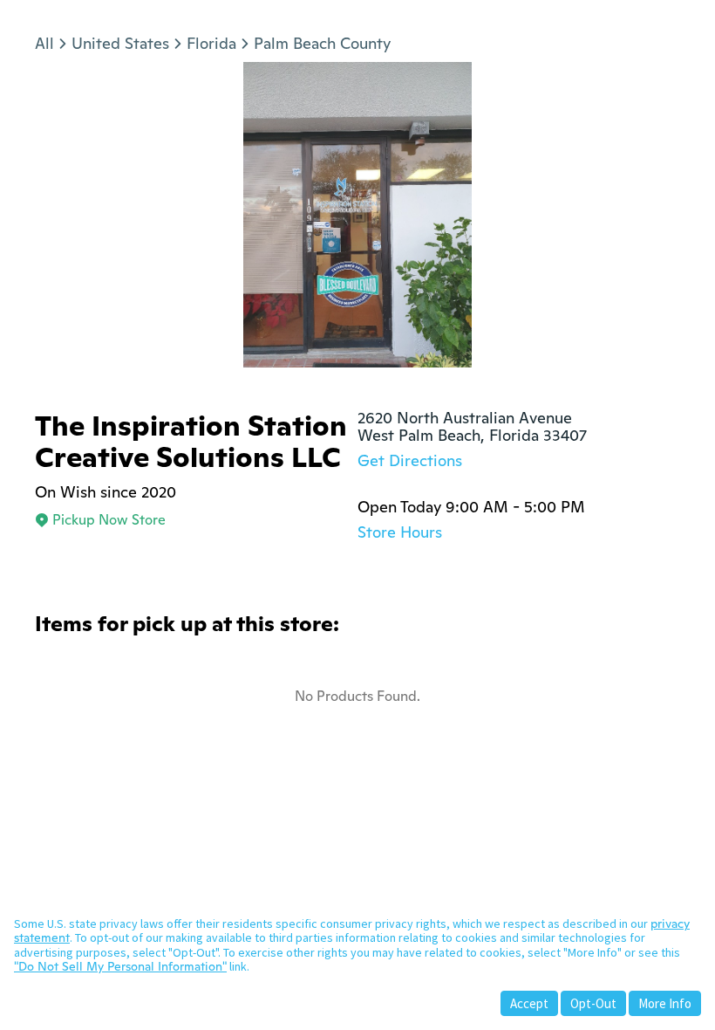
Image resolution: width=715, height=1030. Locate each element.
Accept (529, 1003)
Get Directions (410, 460)
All (44, 43)
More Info (664, 1003)
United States (120, 43)
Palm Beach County (322, 43)
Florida (211, 43)
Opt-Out (593, 1003)
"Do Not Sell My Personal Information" (120, 966)
